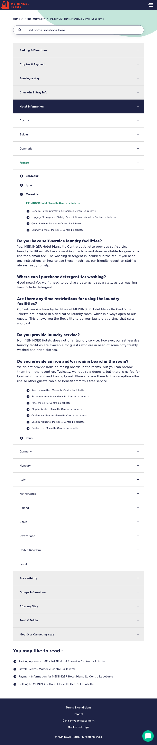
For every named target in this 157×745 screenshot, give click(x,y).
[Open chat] (148, 736)
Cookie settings (78, 727)
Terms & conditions (78, 707)
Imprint (78, 714)
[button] (78, 50)
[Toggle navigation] (150, 5)
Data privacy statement (78, 720)
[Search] (19, 29)
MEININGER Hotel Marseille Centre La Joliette (77, 18)
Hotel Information (35, 18)
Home (16, 18)
